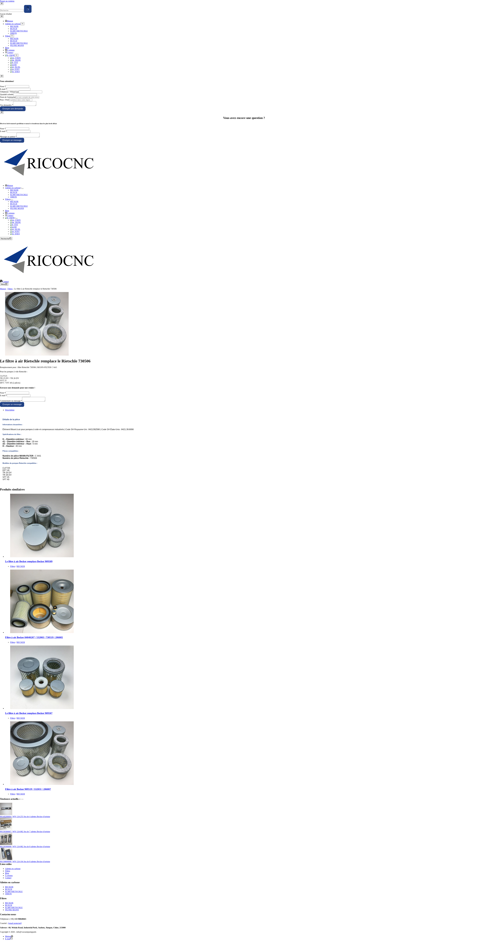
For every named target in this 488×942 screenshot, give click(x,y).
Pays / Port (4, 100)
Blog (7, 211)
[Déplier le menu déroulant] (22, 188)
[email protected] (15, 923)
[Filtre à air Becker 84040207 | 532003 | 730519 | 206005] (42, 632)
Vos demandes (6, 105)
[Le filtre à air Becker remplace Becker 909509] (42, 556)
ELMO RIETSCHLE (19, 195)
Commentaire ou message (11, 401)
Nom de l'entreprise (8, 97)
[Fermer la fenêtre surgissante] (2, 76)
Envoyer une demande (13, 109)
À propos (10, 213)
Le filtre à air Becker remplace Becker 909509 (28, 561)
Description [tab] (9, 410)
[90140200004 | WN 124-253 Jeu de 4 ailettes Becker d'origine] (6, 814)
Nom (3, 86)
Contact (10, 215)
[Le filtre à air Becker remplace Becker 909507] (42, 708)
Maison (10, 185)
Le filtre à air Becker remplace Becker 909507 (28, 713)
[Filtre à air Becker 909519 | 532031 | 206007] (42, 784)
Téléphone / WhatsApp (9, 92)
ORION (13, 197)
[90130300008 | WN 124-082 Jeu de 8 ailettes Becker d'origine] (6, 844)
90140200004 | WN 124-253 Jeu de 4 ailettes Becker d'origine (25, 816)
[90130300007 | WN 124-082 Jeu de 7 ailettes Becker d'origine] (6, 829)
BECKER (14, 190)
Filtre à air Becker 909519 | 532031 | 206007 (28, 789)
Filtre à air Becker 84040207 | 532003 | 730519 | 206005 (34, 637)
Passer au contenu (7, 1)
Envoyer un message (12, 140)
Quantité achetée (6, 94)
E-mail (3, 89)
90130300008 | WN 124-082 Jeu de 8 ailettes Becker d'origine (25, 846)
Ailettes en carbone (12, 188)
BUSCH (13, 192)
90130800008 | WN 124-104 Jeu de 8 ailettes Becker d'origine (25, 861)
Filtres (7, 199)
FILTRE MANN (17, 208)
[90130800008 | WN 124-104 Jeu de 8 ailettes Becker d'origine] (6, 859)
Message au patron (8, 137)
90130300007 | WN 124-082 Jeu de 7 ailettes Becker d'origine (25, 831)
